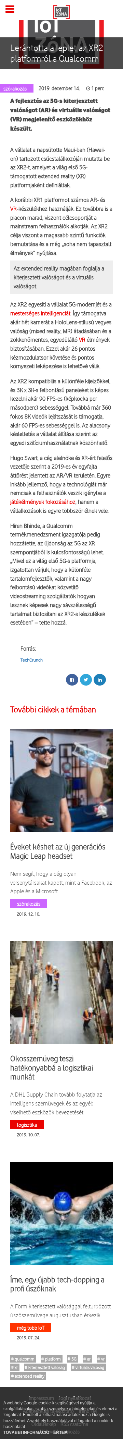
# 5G (72, 1359)
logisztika (27, 1124)
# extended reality (27, 1376)
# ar (87, 1359)
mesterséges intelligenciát (40, 313)
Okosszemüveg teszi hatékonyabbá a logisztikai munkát (51, 1067)
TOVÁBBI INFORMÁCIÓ (26, 1432)
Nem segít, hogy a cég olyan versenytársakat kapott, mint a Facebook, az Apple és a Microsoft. (61, 882)
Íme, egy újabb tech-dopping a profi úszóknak (57, 1284)
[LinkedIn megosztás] (100, 680)
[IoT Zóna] (61, 11)
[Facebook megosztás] (72, 680)
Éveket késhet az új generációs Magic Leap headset (57, 851)
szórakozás (28, 903)
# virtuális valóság (88, 1367)
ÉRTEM (60, 1432)
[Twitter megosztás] (86, 680)
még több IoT (30, 1327)
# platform (51, 1359)
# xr (14, 1367)
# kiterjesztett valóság (45, 1367)
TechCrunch (31, 660)
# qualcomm (23, 1359)
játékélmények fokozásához (43, 501)
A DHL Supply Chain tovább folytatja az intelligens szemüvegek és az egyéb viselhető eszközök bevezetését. (56, 1103)
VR (13, 208)
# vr (101, 1359)
